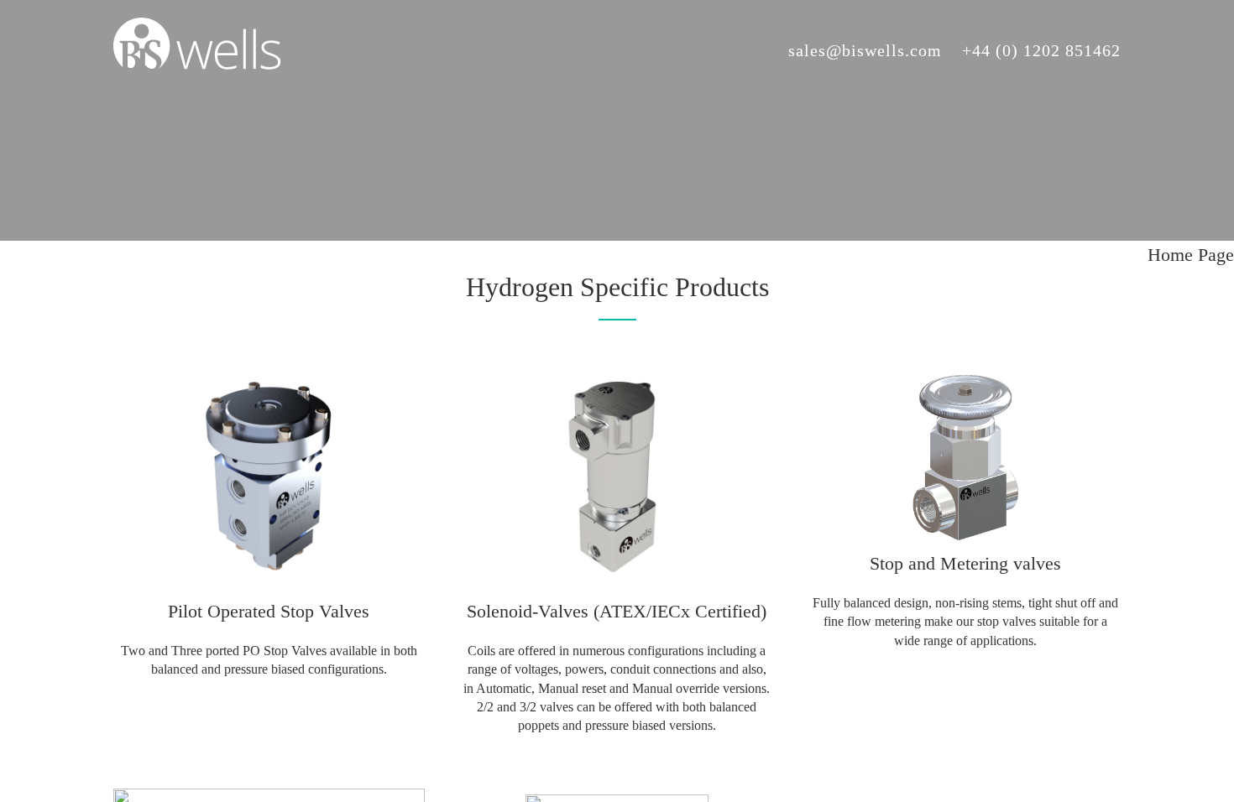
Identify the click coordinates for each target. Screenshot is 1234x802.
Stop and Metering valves (965, 563)
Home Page (1191, 254)
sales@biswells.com (865, 50)
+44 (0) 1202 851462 (1041, 50)
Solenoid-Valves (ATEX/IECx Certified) (616, 611)
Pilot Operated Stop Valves (268, 611)
